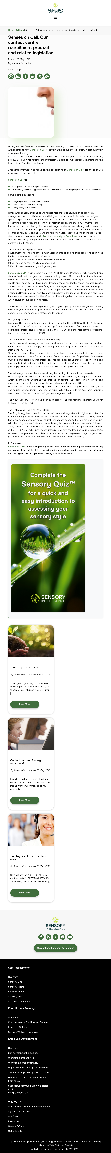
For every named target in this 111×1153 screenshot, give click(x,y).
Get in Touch (15, 1131)
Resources (14, 1121)
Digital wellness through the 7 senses (28, 1067)
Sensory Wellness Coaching (23, 1032)
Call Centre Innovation (20, 1001)
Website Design (39, 1149)
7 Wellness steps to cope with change (28, 1072)
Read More (24, 704)
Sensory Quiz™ (16, 981)
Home (11, 30)
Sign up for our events (20, 1111)
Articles (20, 30)
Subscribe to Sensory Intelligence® (55, 948)
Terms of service (82, 1141)
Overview (13, 976)
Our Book (13, 1116)
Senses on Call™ (38, 149)
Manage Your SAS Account (59, 1145)
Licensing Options (17, 1027)
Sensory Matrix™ (17, 986)
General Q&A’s (16, 1126)
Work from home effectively (23, 1062)
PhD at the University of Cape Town (58, 236)
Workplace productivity (21, 1057)
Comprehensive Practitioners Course (28, 1022)
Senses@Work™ (16, 991)
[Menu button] (55, 18)
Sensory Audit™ (16, 996)
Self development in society (23, 1052)
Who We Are (15, 1101)
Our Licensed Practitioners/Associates (29, 1106)
